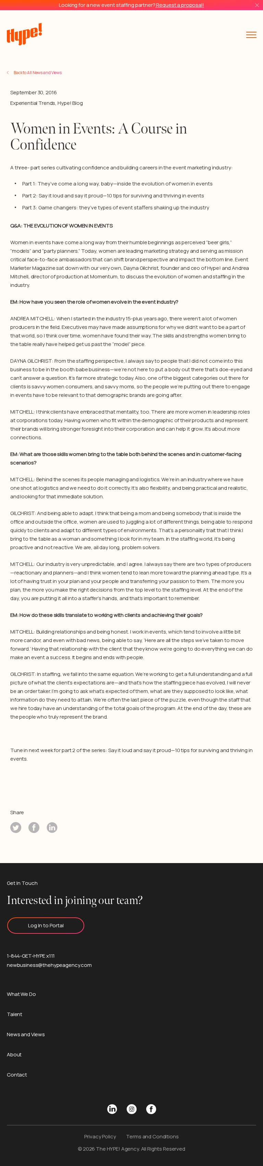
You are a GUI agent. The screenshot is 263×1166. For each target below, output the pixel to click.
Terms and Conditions (152, 1136)
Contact (17, 1074)
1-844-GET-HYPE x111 (31, 955)
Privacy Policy (100, 1136)
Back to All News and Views (38, 72)
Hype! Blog (70, 103)
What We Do (21, 994)
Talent (14, 1014)
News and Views (26, 1034)
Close (257, 5)
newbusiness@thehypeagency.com (49, 965)
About (14, 1054)
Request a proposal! (179, 5)
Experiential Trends (32, 103)
